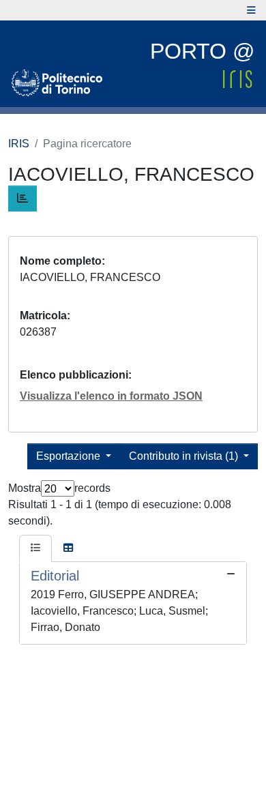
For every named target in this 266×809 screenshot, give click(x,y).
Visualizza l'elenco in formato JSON (111, 396)
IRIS (18, 143)
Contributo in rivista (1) (185, 456)
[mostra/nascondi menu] (251, 10)
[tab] (35, 548)
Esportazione (69, 456)
